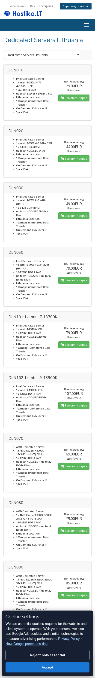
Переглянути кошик (76, 6)
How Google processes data (27, 644)
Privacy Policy (69, 639)
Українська (17, 6)
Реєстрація (46, 6)
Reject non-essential (47, 655)
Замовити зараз (75, 98)
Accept (47, 667)
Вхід (33, 6)
